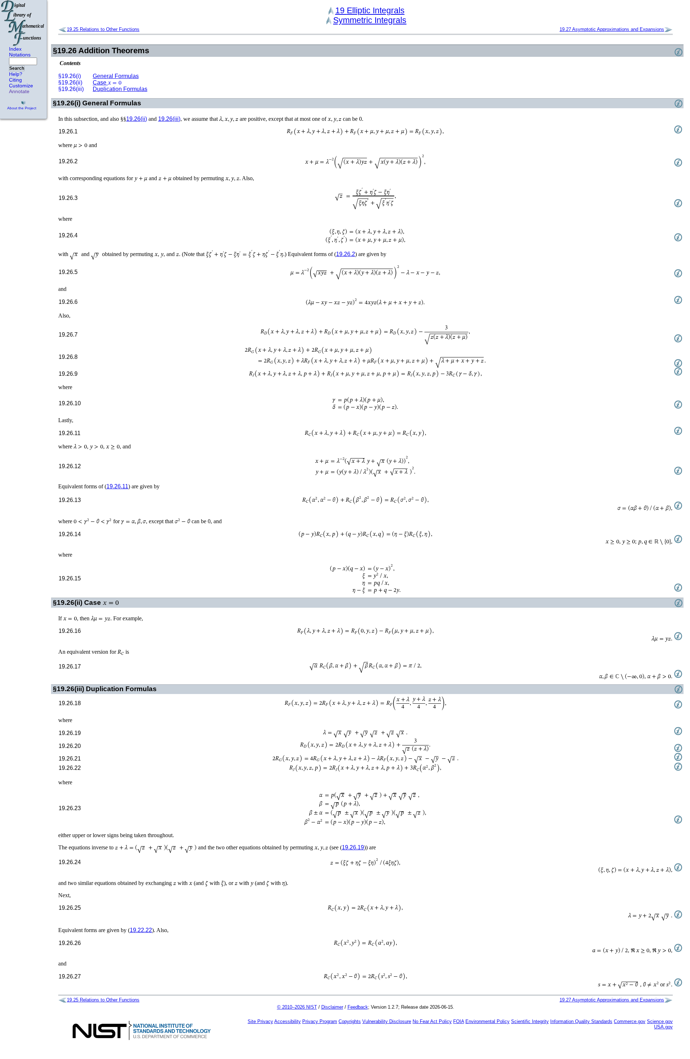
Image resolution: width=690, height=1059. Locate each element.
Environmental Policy (487, 1021)
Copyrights (350, 1021)
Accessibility (287, 1021)
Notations (20, 55)
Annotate (19, 91)
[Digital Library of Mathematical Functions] (23, 23)
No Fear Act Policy (432, 1021)
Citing (15, 80)
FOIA (458, 1021)
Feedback (358, 1007)
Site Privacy (260, 1021)
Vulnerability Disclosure (386, 1021)
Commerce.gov (629, 1021)
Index (15, 49)
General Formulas (116, 76)
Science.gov (660, 1021)
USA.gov (663, 1027)
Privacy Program (319, 1021)
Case (107, 82)
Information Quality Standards (581, 1021)
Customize (21, 85)
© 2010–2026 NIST (297, 1007)
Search (16, 68)
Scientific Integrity (530, 1021)
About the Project (21, 108)
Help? (15, 74)
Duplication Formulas (120, 89)
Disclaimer (332, 1007)
